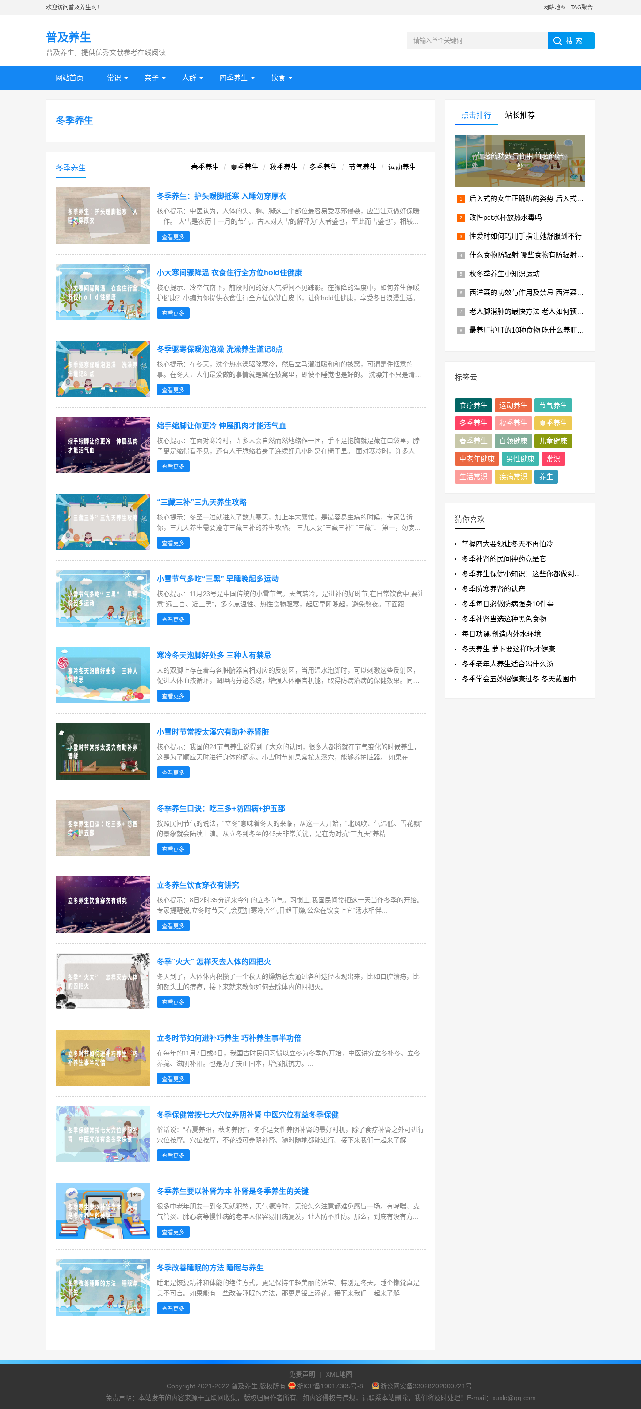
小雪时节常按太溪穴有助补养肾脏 (213, 732)
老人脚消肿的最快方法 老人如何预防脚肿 (533, 311)
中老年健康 (477, 459)
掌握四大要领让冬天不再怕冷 (507, 544)
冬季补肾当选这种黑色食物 (504, 619)
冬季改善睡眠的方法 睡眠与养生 (210, 1268)
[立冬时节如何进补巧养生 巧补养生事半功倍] (103, 1083)
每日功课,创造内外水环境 (501, 634)
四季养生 (234, 78)
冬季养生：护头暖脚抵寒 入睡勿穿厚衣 (221, 196)
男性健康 (520, 459)
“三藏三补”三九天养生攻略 (202, 502)
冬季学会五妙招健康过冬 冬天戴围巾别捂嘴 (529, 679)
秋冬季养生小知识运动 (504, 274)
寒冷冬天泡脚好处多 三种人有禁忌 (214, 655)
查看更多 (173, 237)
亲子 (152, 78)
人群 (189, 78)
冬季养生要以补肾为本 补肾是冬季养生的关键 (233, 1191)
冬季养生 (74, 121)
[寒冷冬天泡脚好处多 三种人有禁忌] (103, 700)
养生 (546, 476)
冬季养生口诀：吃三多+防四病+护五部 (221, 809)
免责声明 (302, 1374)
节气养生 (363, 167)
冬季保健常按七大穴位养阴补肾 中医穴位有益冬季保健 (248, 1115)
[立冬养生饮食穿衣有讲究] (103, 930)
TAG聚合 (582, 7)
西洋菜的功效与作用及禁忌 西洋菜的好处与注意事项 (551, 292)
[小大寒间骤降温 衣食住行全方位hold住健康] (103, 318)
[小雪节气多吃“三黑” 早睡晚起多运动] (103, 624)
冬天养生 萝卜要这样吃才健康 (508, 649)
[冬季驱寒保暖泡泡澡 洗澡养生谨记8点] (103, 394)
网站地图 (554, 7)
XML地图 (339, 1374)
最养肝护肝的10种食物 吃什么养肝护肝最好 (537, 330)
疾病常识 (513, 476)
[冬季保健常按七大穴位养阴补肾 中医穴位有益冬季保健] (103, 1160)
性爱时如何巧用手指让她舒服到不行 (525, 236)
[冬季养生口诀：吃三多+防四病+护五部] (103, 854)
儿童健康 (553, 441)
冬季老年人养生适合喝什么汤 (507, 664)
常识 (114, 78)
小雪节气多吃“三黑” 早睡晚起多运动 (218, 579)
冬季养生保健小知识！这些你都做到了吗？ (528, 574)
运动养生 (402, 167)
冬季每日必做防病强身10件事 (508, 604)
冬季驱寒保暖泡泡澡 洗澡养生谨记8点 (220, 349)
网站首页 (69, 78)
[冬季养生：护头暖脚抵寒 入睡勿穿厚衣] (103, 241)
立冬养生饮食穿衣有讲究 (198, 885)
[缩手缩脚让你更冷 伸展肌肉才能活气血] (103, 471)
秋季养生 (284, 167)
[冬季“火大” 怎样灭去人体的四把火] (103, 1007)
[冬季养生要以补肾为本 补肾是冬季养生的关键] (103, 1236)
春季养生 (205, 167)
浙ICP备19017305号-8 (330, 1386)
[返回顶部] (622, 1258)
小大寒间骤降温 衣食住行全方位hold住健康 (229, 273)
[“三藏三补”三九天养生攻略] (103, 547)
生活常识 (473, 476)
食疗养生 (473, 405)
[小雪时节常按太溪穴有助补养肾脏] (103, 777)
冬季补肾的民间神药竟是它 (504, 559)
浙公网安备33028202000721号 (426, 1386)
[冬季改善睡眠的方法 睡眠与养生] (103, 1313)
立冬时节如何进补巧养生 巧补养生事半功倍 (229, 1038)
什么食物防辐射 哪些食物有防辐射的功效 (533, 255)
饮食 (278, 78)
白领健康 (513, 441)
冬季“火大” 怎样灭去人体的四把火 (214, 962)
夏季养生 (244, 167)
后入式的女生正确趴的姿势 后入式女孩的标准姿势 (547, 198)
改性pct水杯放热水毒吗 (505, 217)
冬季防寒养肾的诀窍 (493, 589)
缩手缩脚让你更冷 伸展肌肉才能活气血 (221, 426)
